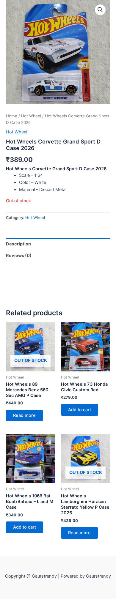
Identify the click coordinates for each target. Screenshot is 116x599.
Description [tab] (18, 244)
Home (11, 116)
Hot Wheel (31, 116)
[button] (100, 9)
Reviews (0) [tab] (19, 255)
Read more (24, 415)
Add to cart (79, 409)
